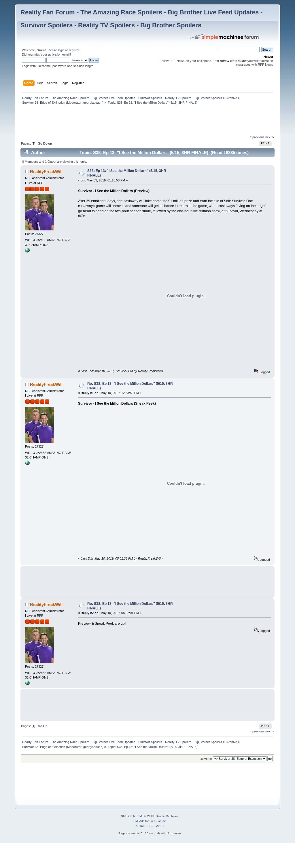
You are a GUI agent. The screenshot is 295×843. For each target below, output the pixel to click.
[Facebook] (27, 251)
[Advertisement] (125, 121)
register (74, 50)
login (61, 50)
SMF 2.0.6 (128, 816)
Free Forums (158, 821)
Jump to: (206, 758)
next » (269, 137)
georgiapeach (92, 102)
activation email (58, 54)
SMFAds (138, 821)
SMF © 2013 (145, 816)
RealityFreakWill (46, 171)
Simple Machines (167, 816)
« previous (257, 137)
